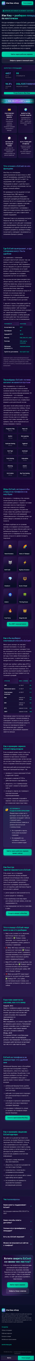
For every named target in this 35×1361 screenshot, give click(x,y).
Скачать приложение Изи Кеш (17, 1117)
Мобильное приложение (9, 1339)
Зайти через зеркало (17, 1285)
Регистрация (27, 3)
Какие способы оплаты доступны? (12, 1221)
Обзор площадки (7, 1330)
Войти (9, 1358)
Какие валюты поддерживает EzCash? (14, 1206)
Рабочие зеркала (7, 1333)
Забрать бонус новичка (17, 1291)
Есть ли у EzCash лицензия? (13, 1237)
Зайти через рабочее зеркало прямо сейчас (17, 852)
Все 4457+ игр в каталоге (17, 624)
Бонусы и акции (6, 1336)
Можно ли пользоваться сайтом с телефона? (15, 1244)
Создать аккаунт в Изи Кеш (17, 913)
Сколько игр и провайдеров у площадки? (14, 1229)
